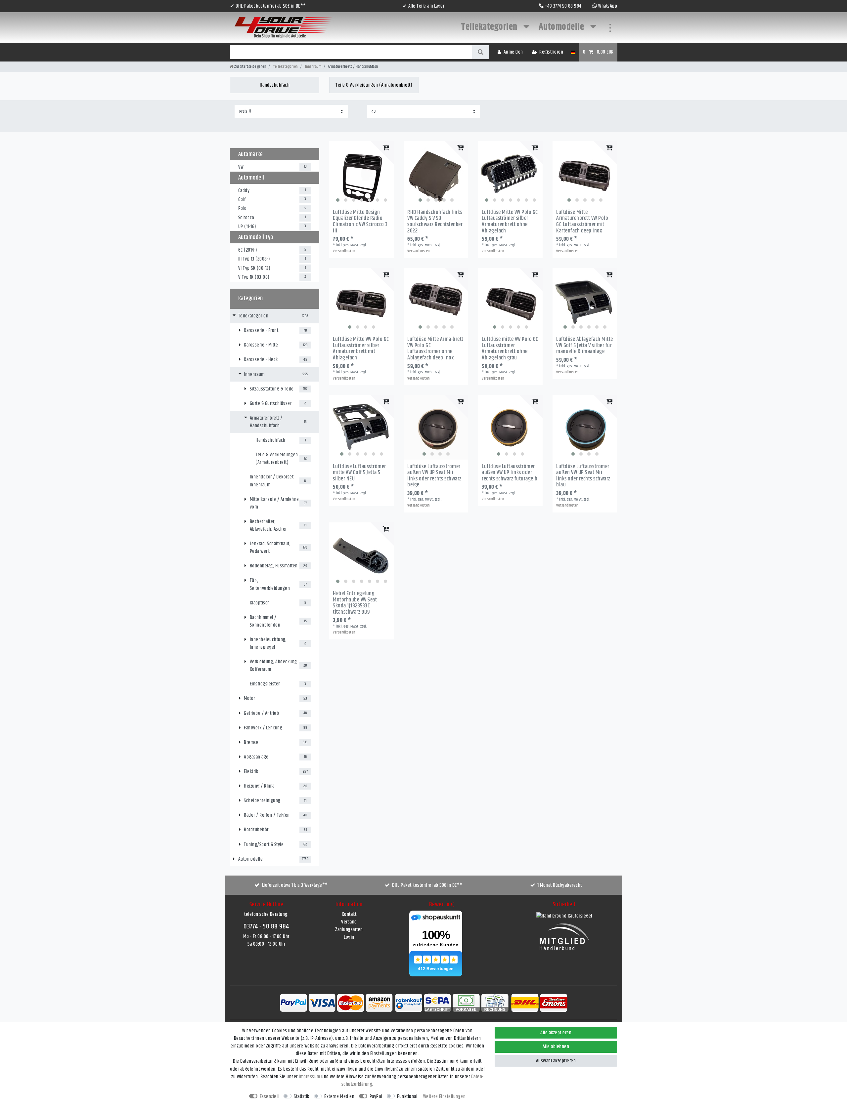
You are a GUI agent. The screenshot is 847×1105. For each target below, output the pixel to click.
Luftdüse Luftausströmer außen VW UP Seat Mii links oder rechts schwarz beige (434, 476)
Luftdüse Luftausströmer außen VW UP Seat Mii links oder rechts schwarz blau (583, 476)
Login (349, 937)
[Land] (573, 52)
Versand (349, 922)
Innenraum (312, 66)
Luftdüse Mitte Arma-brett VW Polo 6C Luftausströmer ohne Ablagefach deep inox (435, 348)
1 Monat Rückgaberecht (559, 885)
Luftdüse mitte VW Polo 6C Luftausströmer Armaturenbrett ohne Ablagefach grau (510, 348)
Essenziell (269, 1096)
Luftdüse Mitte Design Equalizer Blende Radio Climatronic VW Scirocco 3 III (360, 221)
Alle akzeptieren (555, 1033)
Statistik (301, 1096)
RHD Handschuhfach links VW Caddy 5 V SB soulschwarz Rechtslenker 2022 (435, 221)
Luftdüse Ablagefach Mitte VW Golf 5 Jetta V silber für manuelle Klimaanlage (584, 345)
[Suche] (480, 52)
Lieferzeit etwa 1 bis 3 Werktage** (295, 885)
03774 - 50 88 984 (266, 926)
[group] (361, 173)
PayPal (376, 1096)
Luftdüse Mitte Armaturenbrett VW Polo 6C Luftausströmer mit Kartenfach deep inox (582, 221)
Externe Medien (339, 1096)
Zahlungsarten (349, 929)
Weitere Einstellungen (444, 1096)
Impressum (309, 1077)
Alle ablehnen (556, 1046)
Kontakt (349, 914)
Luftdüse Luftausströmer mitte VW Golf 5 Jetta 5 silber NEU (359, 473)
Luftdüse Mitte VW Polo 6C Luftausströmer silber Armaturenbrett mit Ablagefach (361, 348)
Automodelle (562, 27)
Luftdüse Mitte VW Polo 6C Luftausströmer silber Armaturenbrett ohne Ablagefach (510, 221)
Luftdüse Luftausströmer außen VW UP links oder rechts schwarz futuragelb (510, 473)
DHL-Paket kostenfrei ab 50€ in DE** (427, 885)
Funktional (407, 1096)
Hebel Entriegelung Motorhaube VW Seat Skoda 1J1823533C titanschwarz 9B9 (355, 603)
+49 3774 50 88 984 (563, 6)
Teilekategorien (490, 27)
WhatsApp (607, 6)
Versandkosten (344, 251)
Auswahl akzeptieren (556, 1061)
